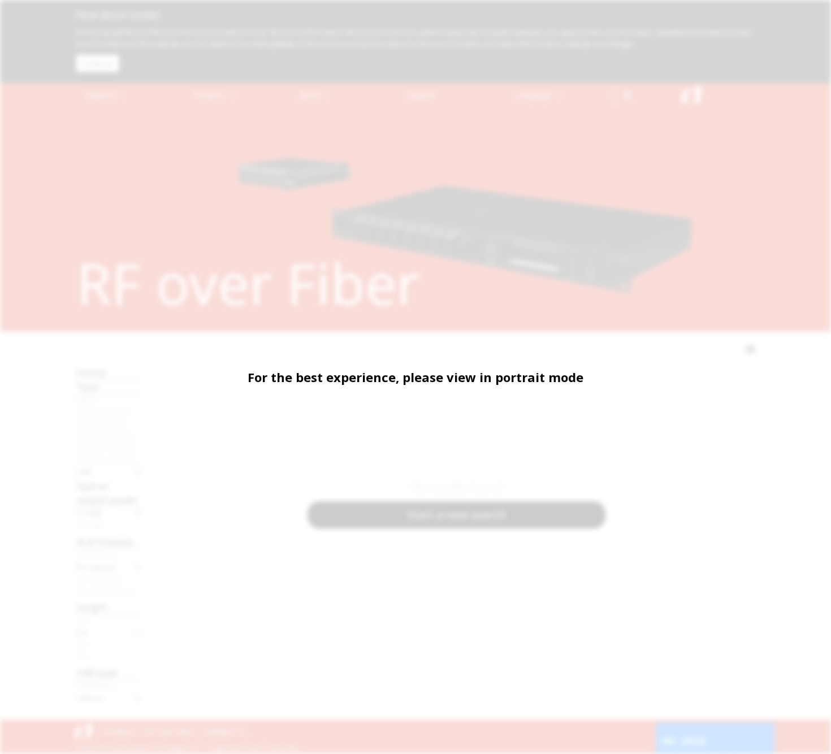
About (312, 94)
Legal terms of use (236, 748)
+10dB (89, 512)
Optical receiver (106, 447)
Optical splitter (104, 412)
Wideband (95, 685)
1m (82, 620)
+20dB (89, 524)
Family (91, 372)
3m (82, 644)
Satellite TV (225, 731)
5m (82, 656)
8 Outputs (96, 567)
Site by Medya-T (734, 748)
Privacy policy (282, 748)
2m (82, 632)
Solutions (102, 94)
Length (91, 606)
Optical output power (107, 492)
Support (422, 94)
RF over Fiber (170, 731)
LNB (83, 471)
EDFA (86, 400)
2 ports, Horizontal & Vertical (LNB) (108, 590)
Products (209, 94)
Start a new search (457, 514)
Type (87, 386)
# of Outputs (105, 541)
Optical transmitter (108, 435)
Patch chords (101, 424)
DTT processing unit (108, 459)
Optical (89, 697)
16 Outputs (98, 578)
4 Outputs (96, 555)
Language (534, 94)
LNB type (96, 672)
